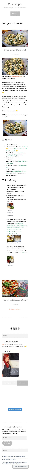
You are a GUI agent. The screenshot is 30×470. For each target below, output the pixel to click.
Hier (3, 344)
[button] (10, 210)
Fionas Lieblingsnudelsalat (15, 300)
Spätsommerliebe (16, 76)
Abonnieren (22, 383)
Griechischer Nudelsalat (15, 50)
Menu (16, 13)
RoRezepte (15, 4)
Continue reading (18, 309)
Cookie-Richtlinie (16, 463)
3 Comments (15, 54)
